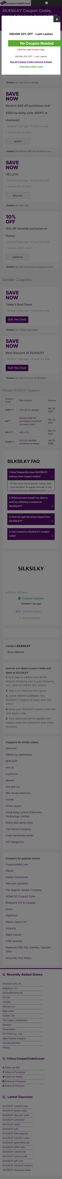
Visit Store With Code (31, 66)
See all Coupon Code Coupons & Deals (31, 62)
